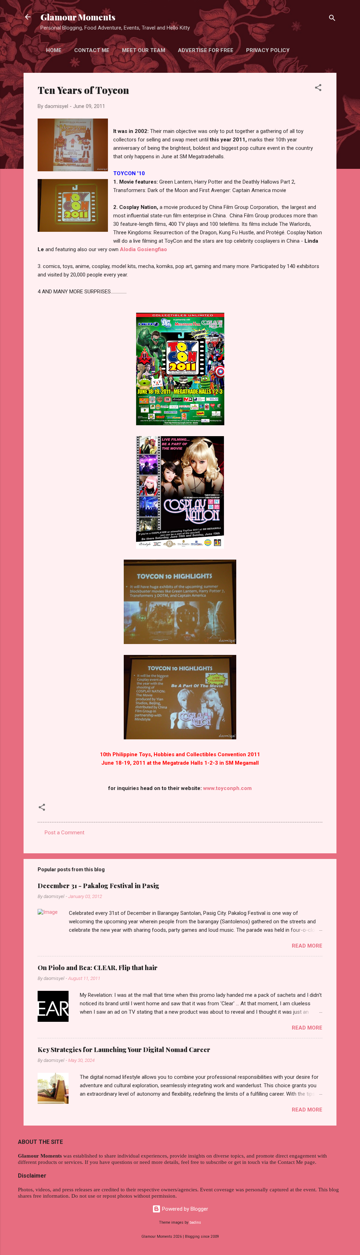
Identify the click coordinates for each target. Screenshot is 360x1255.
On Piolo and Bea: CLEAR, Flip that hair (98, 967)
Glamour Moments (77, 17)
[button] (318, 88)
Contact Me (91, 50)
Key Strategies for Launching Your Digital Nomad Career (124, 1049)
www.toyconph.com (227, 788)
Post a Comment (64, 832)
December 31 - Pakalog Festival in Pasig (98, 885)
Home (54, 50)
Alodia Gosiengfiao (143, 249)
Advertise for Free (205, 50)
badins (195, 1222)
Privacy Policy (268, 50)
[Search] (332, 19)
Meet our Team (143, 50)
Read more (307, 946)
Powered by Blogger (184, 1209)
